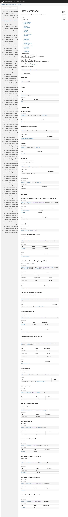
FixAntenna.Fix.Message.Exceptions (10, 83)
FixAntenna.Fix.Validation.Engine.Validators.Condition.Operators (10, 130)
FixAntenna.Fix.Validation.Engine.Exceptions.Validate (10, 104)
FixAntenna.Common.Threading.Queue (10, 59)
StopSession (26, 28)
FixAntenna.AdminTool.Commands (8, 4)
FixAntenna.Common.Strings (10, 54)
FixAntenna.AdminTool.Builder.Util (10, 18)
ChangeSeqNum (27, 22)
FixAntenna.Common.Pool (10, 48)
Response (23, 451)
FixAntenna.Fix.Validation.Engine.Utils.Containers (10, 120)
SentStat (25, 50)
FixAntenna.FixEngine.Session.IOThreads (10, 174)
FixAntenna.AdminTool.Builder (10, 15)
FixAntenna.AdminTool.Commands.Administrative (10, 26)
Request (23, 153)
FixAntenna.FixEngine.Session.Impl (10, 172)
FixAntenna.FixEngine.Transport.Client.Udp (10, 213)
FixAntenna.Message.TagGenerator (10, 230)
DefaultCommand (27, 32)
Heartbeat (26, 35)
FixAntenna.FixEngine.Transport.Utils (10, 222)
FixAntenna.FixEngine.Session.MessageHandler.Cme (10, 180)
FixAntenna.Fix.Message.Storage (10, 91)
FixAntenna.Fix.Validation (10, 93)
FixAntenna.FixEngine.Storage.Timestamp (10, 206)
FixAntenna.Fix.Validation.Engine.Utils (10, 113)
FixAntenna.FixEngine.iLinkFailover (10, 159)
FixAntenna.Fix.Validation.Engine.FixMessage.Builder (10, 109)
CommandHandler (8, 23)
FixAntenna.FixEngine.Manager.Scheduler (10, 163)
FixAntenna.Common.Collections (10, 44)
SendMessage (27, 38)
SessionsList (26, 42)
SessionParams (27, 40)
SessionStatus (27, 44)
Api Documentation (21, 1)
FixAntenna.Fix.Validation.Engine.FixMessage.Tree (10, 111)
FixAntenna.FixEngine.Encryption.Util (10, 156)
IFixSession (23, 121)
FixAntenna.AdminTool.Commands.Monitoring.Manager (10, 33)
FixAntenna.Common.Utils (10, 63)
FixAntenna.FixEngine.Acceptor (10, 139)
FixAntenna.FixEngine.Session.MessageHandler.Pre (10, 191)
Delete (25, 25)
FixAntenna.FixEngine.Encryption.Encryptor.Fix (10, 150)
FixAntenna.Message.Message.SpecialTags (10, 226)
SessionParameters (25, 210)
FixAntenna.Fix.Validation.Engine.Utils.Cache (10, 115)
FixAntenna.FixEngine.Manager (10, 161)
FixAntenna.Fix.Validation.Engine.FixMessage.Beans (10, 106)
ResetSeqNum (27, 27)
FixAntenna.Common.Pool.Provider (10, 50)
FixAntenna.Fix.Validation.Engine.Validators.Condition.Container (10, 128)
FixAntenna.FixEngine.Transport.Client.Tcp (10, 211)
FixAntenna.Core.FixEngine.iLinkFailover (10, 67)
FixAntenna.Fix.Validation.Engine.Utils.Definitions (10, 122)
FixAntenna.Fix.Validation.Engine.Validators (10, 124)
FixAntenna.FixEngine (9, 137)
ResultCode (23, 472)
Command (19, 4)
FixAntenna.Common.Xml (10, 65)
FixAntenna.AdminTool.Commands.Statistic (10, 35)
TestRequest (26, 39)
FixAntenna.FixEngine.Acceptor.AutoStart (10, 141)
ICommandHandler (8, 24)
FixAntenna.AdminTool (9, 13)
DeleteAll (26, 26)
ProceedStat (26, 47)
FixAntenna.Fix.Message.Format (10, 85)
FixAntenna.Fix (7, 74)
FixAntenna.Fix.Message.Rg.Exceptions (10, 89)
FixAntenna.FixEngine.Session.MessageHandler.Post (10, 189)
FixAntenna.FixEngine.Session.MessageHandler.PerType (10, 185)
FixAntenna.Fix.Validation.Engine (10, 98)
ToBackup (26, 30)
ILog (22, 101)
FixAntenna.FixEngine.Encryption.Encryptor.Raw (10, 152)
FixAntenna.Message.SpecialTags (10, 228)
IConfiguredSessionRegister (27, 138)
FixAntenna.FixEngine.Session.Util (10, 195)
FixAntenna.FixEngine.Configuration (10, 143)
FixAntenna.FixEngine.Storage (10, 200)
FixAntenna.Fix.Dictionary (10, 76)
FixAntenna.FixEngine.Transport (10, 208)
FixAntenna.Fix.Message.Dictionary (10, 80)
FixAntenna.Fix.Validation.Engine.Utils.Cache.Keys (10, 117)
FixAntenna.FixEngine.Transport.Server (10, 215)
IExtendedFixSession (25, 332)
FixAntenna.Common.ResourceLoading (10, 52)
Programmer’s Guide (10, 1)
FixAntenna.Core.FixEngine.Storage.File (10, 70)
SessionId (23, 212)
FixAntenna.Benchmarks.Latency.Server (10, 39)
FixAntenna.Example (8, 72)
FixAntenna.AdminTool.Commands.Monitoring (10, 31)
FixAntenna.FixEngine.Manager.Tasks (10, 165)
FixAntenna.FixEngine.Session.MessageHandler (10, 178)
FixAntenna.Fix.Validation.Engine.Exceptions (10, 100)
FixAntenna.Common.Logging (10, 46)
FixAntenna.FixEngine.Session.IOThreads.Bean (10, 176)
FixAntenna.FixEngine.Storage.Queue (10, 204)
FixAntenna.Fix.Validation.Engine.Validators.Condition (10, 126)
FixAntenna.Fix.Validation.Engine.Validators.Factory (10, 133)
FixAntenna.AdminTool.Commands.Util (10, 37)
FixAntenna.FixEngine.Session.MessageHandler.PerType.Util (10, 187)
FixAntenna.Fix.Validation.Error (10, 135)
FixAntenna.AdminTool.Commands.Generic (10, 28)
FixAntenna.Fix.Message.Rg (10, 87)
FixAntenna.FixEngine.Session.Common (10, 169)
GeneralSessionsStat (28, 46)
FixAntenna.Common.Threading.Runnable (10, 61)
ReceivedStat (26, 48)
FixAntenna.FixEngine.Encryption (10, 146)
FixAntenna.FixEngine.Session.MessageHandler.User (10, 193)
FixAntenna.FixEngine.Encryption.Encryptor (10, 148)
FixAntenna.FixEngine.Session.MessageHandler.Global (10, 182)
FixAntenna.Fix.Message (9, 78)
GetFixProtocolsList (28, 34)
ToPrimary (26, 31)
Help (25, 36)
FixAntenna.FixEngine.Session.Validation (10, 198)
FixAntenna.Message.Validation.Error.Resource (10, 232)
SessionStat (26, 51)
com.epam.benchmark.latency (10, 11)
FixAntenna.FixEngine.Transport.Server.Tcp (10, 219)
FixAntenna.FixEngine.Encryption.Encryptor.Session (10, 154)
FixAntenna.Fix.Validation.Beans (10, 96)
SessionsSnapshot (28, 43)
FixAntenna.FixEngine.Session (10, 167)
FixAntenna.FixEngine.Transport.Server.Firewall (10, 217)
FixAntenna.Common (8, 41)
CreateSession (27, 23)
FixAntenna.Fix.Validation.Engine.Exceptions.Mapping (10, 102)
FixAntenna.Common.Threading (10, 57)
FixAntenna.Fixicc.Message (10, 224)
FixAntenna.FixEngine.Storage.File (10, 202)
